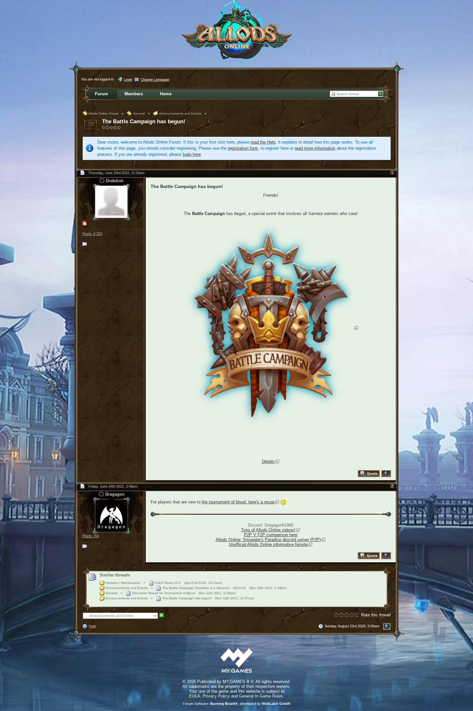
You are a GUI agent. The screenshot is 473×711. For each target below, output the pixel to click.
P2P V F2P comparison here (270, 534)
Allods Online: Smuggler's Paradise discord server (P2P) (268, 539)
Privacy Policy (216, 696)
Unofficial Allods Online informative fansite (268, 544)
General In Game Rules (261, 696)
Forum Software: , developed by (236, 704)
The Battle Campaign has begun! (143, 121)
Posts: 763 (90, 536)
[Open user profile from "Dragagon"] (111, 515)
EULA (194, 696)
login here (192, 154)
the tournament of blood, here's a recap (238, 502)
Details (268, 461)
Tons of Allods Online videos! (268, 530)
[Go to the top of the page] (387, 473)
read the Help (263, 142)
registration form (243, 148)
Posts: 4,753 (92, 234)
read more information (315, 148)
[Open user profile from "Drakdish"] (111, 201)
